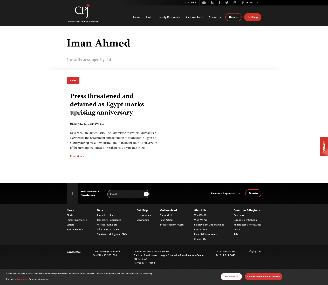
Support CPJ (166, 215)
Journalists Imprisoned (109, 219)
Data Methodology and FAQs (112, 234)
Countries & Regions (247, 210)
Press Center (201, 229)
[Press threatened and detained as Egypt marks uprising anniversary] (114, 124)
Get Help (253, 17)
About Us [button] (215, 17)
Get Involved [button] (194, 17)
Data (100, 210)
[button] (257, 2)
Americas (239, 215)
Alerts (73, 80)
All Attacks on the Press (109, 229)
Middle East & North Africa (247, 224)
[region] (164, 277)
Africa (237, 229)
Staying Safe (143, 219)
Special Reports (75, 229)
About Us (200, 210)
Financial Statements (205, 234)
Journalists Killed (106, 215)
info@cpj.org (254, 251)
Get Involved (168, 210)
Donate (233, 17)
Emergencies (144, 215)
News (70, 210)
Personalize (231, 276)
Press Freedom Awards (172, 224)
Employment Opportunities (209, 224)
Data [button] (149, 17)
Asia (236, 234)
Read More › (77, 156)
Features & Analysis (77, 219)
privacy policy (21, 279)
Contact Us (200, 239)
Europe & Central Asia (245, 219)
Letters (70, 224)
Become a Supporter (223, 193)
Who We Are (200, 219)
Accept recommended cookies (263, 276)
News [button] (136, 17)
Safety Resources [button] (169, 17)
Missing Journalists (107, 224)
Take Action (166, 219)
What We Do (200, 215)
